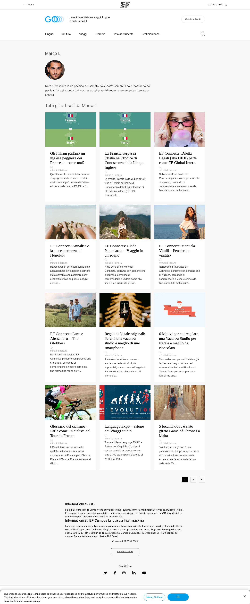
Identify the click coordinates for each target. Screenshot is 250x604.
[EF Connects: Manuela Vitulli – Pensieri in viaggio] (179, 247)
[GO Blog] (54, 19)
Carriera (100, 34)
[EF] (125, 4)
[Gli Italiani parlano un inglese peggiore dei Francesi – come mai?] (70, 157)
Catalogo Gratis (193, 19)
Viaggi (83, 34)
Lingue (49, 34)
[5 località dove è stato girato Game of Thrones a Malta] (179, 427)
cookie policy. (32, 601)
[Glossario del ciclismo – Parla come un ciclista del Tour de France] (70, 427)
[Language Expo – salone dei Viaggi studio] (125, 427)
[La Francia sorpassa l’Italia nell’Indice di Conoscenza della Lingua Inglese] (125, 157)
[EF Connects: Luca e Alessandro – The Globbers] (70, 337)
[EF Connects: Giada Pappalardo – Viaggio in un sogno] (125, 247)
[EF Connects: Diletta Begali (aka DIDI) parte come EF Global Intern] (179, 157)
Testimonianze (151, 34)
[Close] (244, 596)
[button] (29, 4)
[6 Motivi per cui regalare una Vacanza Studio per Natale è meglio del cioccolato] (179, 337)
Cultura (66, 34)
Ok (178, 597)
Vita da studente (124, 34)
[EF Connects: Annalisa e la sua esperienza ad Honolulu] (70, 247)
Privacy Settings (154, 597)
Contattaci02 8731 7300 (125, 541)
